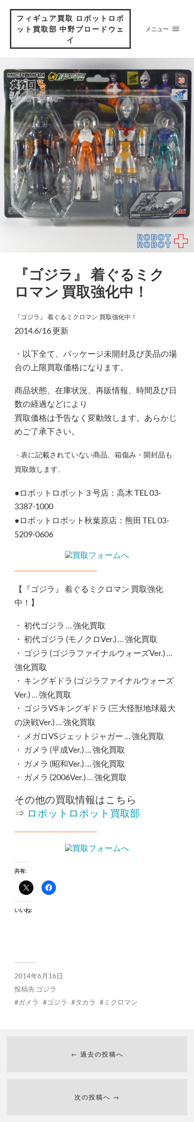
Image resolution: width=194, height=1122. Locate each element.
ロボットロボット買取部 (83, 813)
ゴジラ (46, 989)
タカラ (85, 1002)
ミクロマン (121, 1002)
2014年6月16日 (38, 976)
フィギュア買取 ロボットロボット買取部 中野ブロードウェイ (71, 29)
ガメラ (28, 1002)
